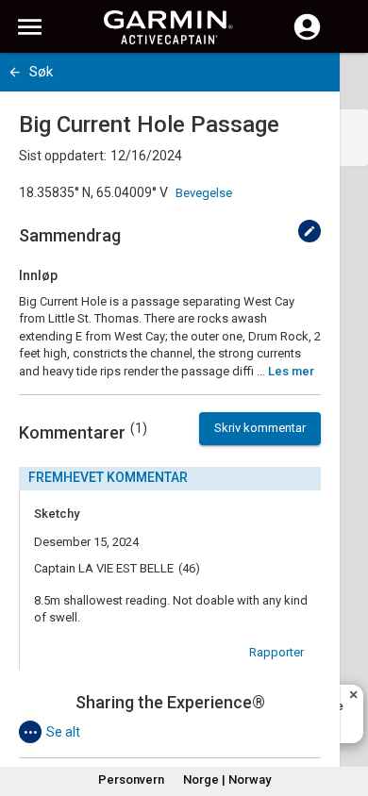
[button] (344, 710)
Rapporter (276, 652)
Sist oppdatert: (63, 155)
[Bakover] (14, 72)
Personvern (131, 779)
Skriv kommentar (260, 428)
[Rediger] (309, 231)
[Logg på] (307, 37)
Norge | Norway (227, 779)
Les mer (291, 371)
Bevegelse (204, 193)
